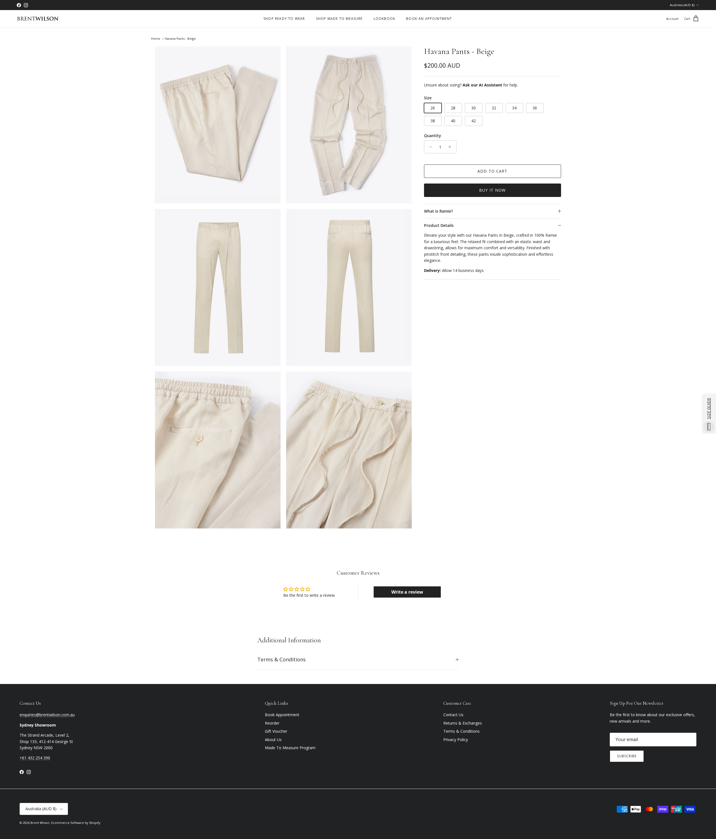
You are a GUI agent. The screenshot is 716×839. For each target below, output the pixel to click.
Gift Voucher (276, 731)
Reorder (272, 723)
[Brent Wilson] (38, 19)
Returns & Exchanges (462, 723)
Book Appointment (282, 714)
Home (155, 39)
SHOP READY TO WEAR (284, 18)
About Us (273, 739)
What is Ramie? (438, 211)
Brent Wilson (40, 823)
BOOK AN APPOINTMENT (429, 18)
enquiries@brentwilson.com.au (47, 714)
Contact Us (453, 714)
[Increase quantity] (451, 147)
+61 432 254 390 (35, 757)
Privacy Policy (455, 739)
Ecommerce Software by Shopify (75, 823)
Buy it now (492, 190)
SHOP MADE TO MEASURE (339, 18)
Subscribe (627, 756)
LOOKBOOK (384, 18)
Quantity (432, 135)
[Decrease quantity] (429, 147)
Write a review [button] (407, 592)
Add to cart (492, 171)
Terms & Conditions (281, 659)
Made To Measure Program (290, 747)
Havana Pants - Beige (180, 39)
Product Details (439, 225)
